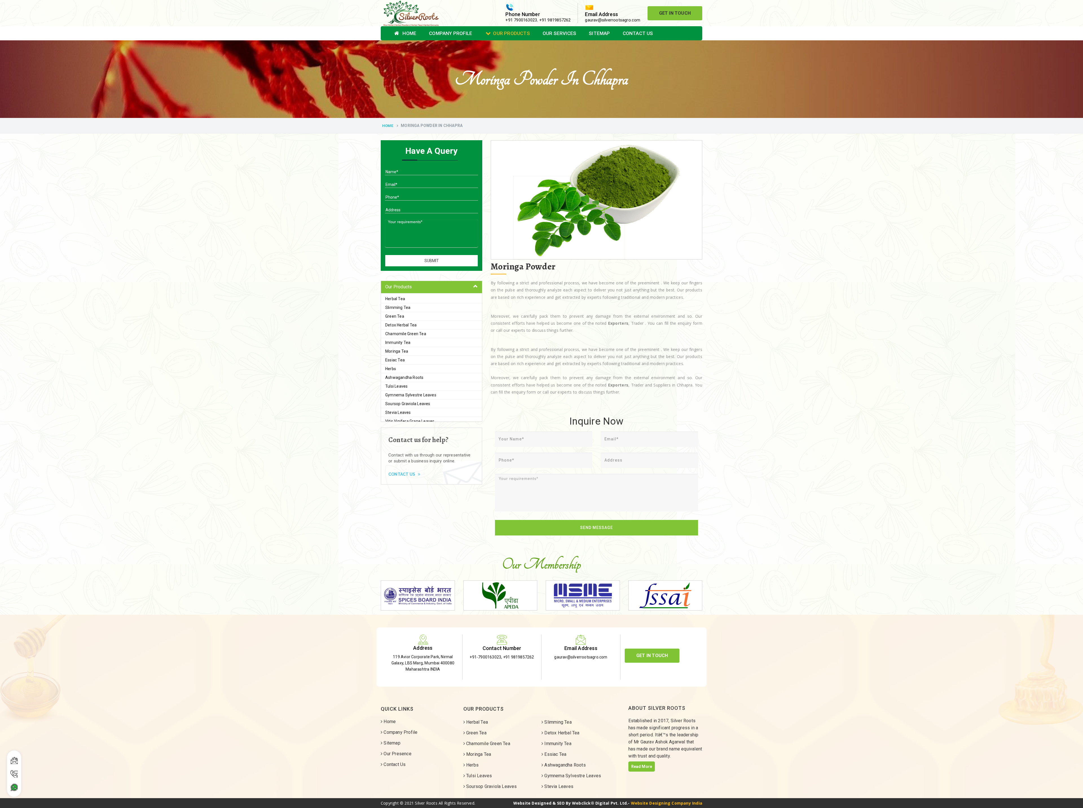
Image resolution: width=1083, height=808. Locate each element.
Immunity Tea (397, 342)
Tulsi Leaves (396, 386)
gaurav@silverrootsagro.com (612, 20)
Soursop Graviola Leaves (407, 403)
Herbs (390, 368)
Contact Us (638, 33)
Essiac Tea (395, 360)
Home (408, 33)
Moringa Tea (396, 351)
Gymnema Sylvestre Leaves (410, 395)
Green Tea (394, 316)
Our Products (511, 33)
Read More (641, 766)
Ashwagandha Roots (404, 377)
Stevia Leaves (398, 412)
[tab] (431, 287)
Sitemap (599, 33)
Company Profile (450, 33)
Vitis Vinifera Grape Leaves (409, 421)
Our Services (559, 33)
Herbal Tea (395, 299)
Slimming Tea (397, 307)
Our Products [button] (398, 286)
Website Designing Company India (666, 803)
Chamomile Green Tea (405, 333)
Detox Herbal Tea (401, 325)
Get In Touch (675, 13)
